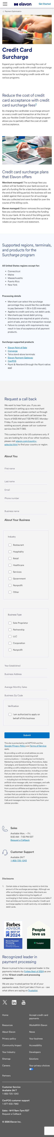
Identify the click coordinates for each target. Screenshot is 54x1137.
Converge (13, 351)
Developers (35, 1052)
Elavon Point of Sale (17, 347)
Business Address (13, 674)
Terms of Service (38, 746)
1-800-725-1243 (19, 860)
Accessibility (35, 1045)
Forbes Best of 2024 (34, 971)
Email (7, 489)
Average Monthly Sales (16, 687)
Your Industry (8, 1052)
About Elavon (8, 1032)
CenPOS (12, 361)
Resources (7, 1025)
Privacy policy (9, 1038)
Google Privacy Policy (15, 746)
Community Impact (11, 1045)
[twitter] (5, 1002)
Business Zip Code (14, 695)
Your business (36, 1038)
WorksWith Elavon (38, 1025)
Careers (6, 1065)
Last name (10, 481)
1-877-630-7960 (10, 1103)
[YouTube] (23, 1002)
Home (5, 1015)
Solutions (33, 1058)
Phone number (12, 498)
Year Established (12, 665)
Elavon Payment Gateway (20, 357)
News (32, 1032)
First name (10, 468)
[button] (45, 4)
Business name (12, 511)
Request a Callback (20, 840)
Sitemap (6, 1058)
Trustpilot (33, 990)
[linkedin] (14, 1002)
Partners (6, 1075)
